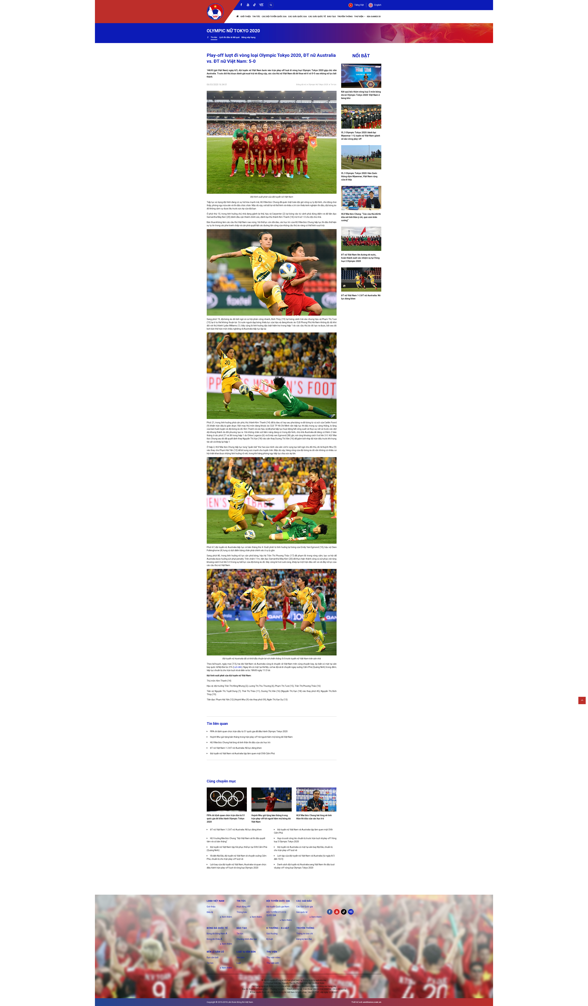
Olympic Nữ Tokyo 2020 (318, 84)
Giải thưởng (271, 933)
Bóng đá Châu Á (214, 939)
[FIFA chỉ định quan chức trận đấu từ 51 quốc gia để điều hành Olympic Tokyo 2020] (227, 799)
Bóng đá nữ (301, 84)
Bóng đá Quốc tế (217, 928)
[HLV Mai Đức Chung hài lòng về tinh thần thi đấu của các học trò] (316, 799)
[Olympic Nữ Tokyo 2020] (208, 37)
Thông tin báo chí (304, 933)
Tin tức (256, 16)
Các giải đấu (304, 901)
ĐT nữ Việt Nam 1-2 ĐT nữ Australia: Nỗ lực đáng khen (236, 748)
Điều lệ (210, 912)
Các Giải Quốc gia (297, 16)
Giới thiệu (245, 16)
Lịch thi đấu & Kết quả (229, 37)
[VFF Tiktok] (254, 5)
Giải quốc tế (301, 912)
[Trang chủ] (238, 16)
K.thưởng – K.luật (277, 928)
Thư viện (359, 16)
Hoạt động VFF (244, 906)
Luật (239, 963)
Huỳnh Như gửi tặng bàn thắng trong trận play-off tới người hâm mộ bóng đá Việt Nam (251, 737)
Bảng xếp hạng (248, 37)
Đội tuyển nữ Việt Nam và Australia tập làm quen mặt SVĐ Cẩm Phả (242, 753)
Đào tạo (331, 16)
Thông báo (242, 912)
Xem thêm (226, 917)
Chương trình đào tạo (247, 939)
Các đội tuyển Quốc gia (274, 16)
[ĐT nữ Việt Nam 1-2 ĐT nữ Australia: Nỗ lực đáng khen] (361, 279)
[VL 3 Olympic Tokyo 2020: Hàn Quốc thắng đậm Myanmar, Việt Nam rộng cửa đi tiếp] (361, 157)
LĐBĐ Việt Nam (215, 901)
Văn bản (241, 957)
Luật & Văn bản (246, 951)
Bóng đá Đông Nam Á (217, 933)
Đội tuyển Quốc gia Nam (277, 906)
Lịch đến (238, 667)
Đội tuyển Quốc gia (278, 901)
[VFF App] (261, 5)
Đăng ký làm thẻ (304, 939)
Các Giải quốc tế (317, 16)
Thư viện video (273, 957)
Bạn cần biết (213, 957)
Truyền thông (345, 16)
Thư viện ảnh (272, 963)
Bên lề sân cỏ (215, 951)
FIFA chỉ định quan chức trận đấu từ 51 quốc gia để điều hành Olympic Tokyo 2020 (249, 731)
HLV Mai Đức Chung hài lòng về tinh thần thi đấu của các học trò (240, 742)
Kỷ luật (269, 939)
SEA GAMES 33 (374, 16)
